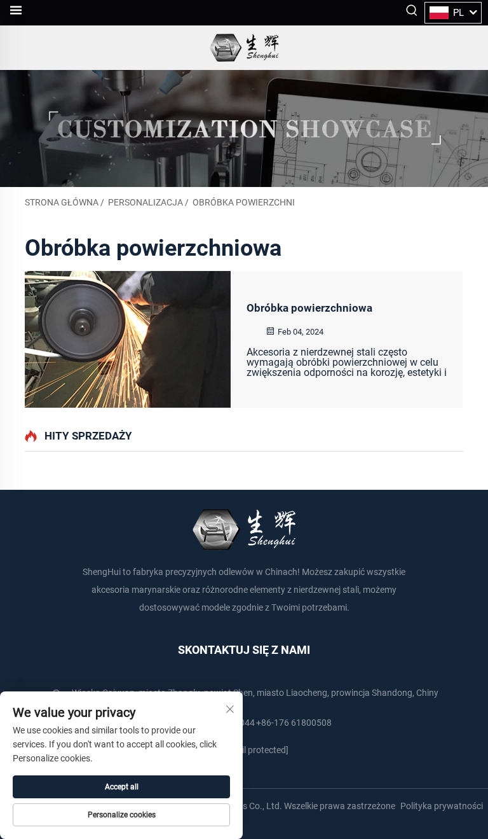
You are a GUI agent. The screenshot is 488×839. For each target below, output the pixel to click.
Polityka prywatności (441, 806)
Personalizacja (145, 202)
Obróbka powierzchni (244, 202)
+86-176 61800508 (294, 723)
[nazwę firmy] (244, 48)
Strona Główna (61, 202)
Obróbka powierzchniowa (309, 308)
